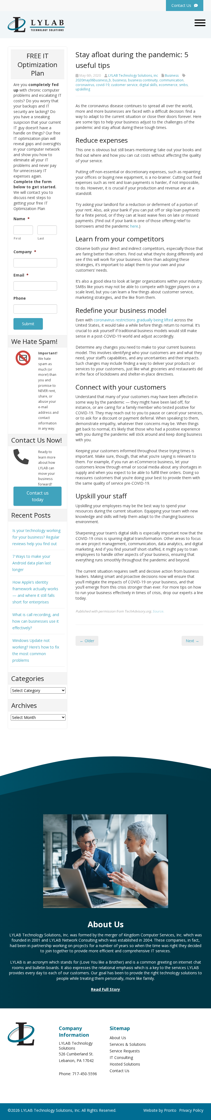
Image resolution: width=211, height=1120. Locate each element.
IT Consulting (121, 1057)
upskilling (83, 89)
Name (21, 218)
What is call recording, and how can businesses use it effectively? (35, 621)
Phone (19, 298)
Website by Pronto (159, 1110)
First (17, 238)
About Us (118, 1037)
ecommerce (168, 84)
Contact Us (119, 1070)
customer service (124, 84)
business (119, 80)
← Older (87, 640)
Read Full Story (105, 989)
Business (172, 75)
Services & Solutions (128, 1044)
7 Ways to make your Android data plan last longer (31, 563)
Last (41, 238)
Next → (192, 640)
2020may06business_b (93, 80)
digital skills (148, 84)
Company (24, 251)
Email (21, 275)
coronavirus (85, 84)
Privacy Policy (191, 1110)
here (134, 226)
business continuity (143, 80)
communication (171, 80)
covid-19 (102, 84)
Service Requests (125, 1050)
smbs (183, 84)
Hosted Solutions (125, 1064)
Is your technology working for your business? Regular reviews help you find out (36, 537)
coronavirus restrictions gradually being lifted (133, 319)
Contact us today (38, 496)
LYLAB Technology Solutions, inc (133, 75)
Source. (158, 611)
